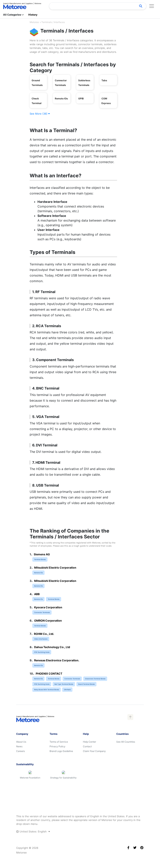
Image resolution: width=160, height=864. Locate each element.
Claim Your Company (94, 751)
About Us (21, 741)
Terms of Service (59, 741)
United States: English (33, 831)
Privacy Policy (57, 746)
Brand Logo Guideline (61, 751)
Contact (87, 746)
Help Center (89, 741)
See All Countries (125, 741)
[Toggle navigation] (151, 6)
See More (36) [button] (39, 113)
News (19, 746)
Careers (20, 751)
